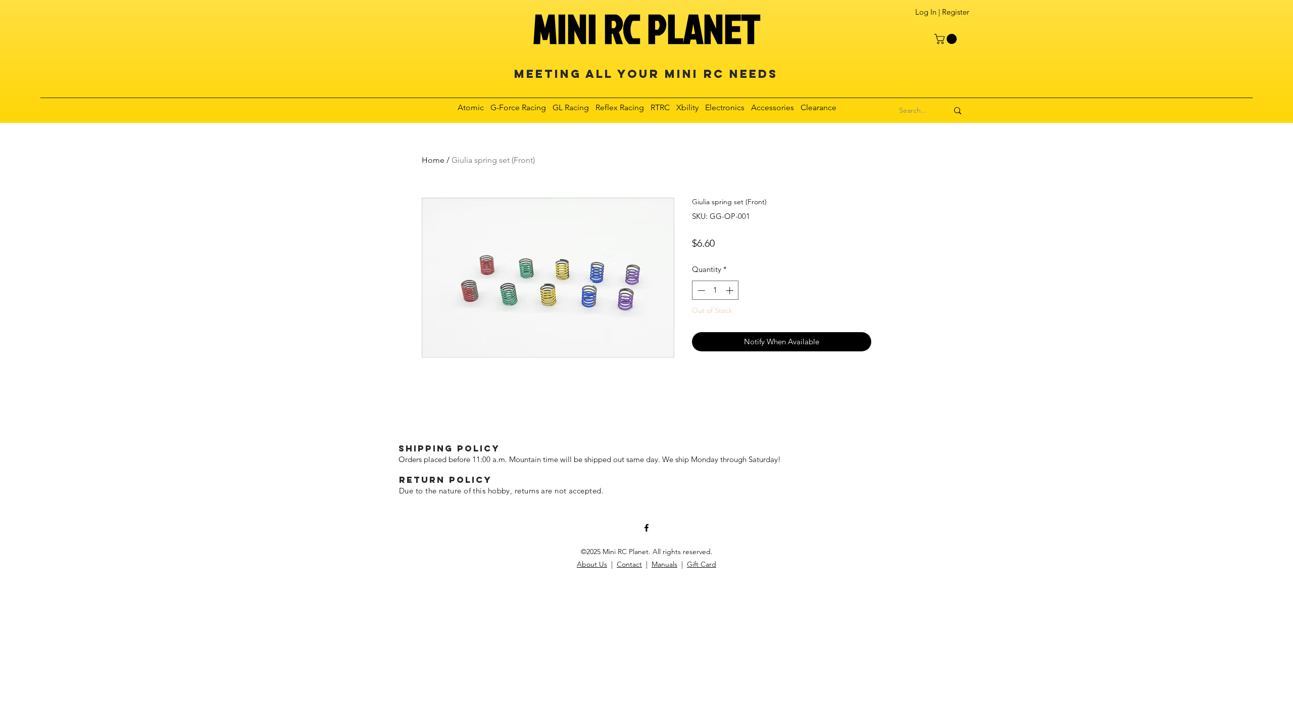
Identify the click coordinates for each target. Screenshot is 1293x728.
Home (433, 160)
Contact (629, 564)
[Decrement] (700, 290)
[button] (946, 39)
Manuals (664, 564)
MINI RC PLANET (646, 28)
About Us (592, 564)
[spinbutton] (715, 290)
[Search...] (958, 111)
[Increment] (730, 290)
